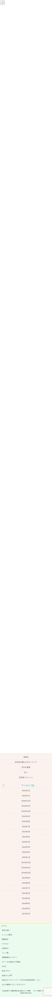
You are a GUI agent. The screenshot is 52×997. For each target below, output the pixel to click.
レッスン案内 (7, 935)
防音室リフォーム (26, 777)
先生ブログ (6, 971)
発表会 (26, 757)
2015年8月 (26, 821)
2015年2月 (26, 852)
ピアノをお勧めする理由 (11, 962)
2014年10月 (26, 873)
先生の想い (6, 930)
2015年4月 (26, 842)
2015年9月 (26, 816)
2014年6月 (26, 893)
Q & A (4, 966)
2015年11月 (26, 806)
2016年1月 (26, 796)
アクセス (5, 944)
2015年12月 (26, 801)
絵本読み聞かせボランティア (26, 762)
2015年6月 (26, 832)
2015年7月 (26, 827)
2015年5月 (26, 837)
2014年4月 (26, 903)
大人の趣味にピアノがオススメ (14, 984)
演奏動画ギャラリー (9, 957)
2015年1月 (26, 857)
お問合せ (5, 948)
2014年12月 (26, 862)
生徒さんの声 (7, 975)
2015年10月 (26, 811)
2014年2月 (26, 914)
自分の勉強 (26, 767)
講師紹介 (5, 939)
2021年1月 (26, 791)
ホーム (4, 926)
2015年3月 (26, 847)
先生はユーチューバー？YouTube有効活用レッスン (21, 980)
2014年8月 (26, 883)
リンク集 (5, 953)
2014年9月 (26, 878)
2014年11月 (26, 868)
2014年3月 (26, 909)
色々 (26, 772)
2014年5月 (26, 898)
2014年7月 (26, 888)
